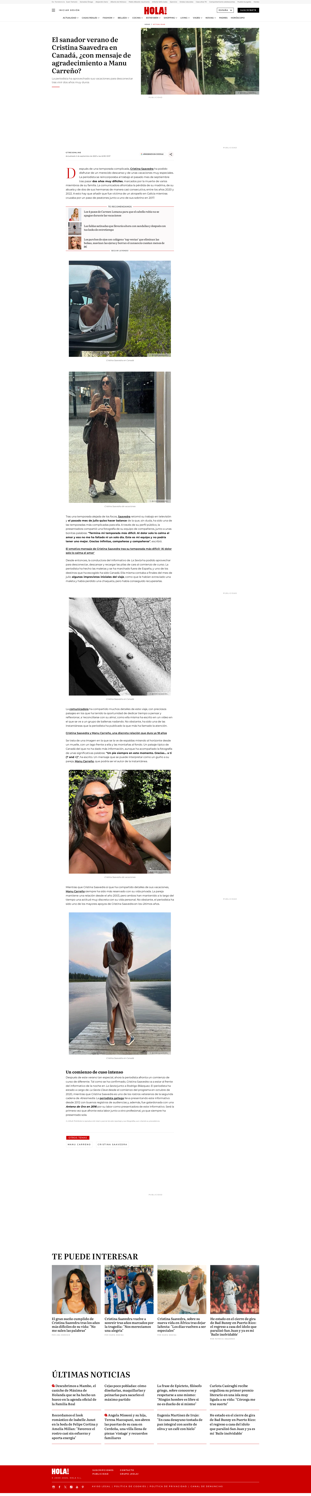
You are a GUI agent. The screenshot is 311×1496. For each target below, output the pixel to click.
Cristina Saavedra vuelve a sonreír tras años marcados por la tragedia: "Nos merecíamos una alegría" (129, 1324)
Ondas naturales (186, 2)
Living (183, 18)
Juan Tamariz (71, 2)
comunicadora (79, 709)
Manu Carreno (79, 1144)
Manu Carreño (84, 761)
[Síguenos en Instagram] (54, 1487)
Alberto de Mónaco (118, 2)
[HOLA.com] (155, 10)
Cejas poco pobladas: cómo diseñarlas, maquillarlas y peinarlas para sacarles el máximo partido (125, 1392)
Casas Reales (89, 18)
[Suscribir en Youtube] (77, 1487)
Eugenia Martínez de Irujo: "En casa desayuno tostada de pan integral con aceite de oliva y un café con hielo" (179, 1421)
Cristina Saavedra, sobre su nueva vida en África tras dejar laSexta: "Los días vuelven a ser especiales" (181, 1324)
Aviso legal (101, 1486)
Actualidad (69, 18)
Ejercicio (173, 2)
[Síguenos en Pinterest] (83, 1487)
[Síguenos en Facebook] (60, 1487)
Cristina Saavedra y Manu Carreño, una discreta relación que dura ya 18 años (116, 733)
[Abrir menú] (53, 10)
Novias (210, 18)
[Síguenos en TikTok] (71, 1487)
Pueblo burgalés (244, 2)
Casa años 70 (201, 2)
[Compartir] (170, 154)
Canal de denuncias (207, 1486)
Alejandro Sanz (102, 2)
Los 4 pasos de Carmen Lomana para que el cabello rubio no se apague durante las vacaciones (121, 213)
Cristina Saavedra (142, 168)
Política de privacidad (168, 1486)
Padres (223, 18)
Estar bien (152, 18)
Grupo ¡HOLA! (129, 1474)
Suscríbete (248, 10)
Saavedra (124, 516)
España (223, 10)
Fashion (107, 18)
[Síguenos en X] (65, 1487)
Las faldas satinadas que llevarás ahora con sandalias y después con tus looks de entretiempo (125, 227)
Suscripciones (103, 1470)
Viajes (196, 18)
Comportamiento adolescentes (222, 2)
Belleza (122, 18)
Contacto (127, 1470)
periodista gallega (112, 1098)
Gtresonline (73, 152)
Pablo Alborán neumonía (139, 2)
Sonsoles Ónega (86, 2)
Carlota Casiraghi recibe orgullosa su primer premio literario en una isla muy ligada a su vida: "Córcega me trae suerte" (232, 1394)
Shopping (169, 18)
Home (147, 24)
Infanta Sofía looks (159, 2)
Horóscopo (238, 18)
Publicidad (100, 1474)
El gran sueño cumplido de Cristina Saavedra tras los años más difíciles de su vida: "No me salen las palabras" (76, 1324)
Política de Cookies (130, 1486)
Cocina (136, 18)
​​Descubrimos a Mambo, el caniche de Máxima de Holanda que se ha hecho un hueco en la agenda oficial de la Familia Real (74, 1394)
